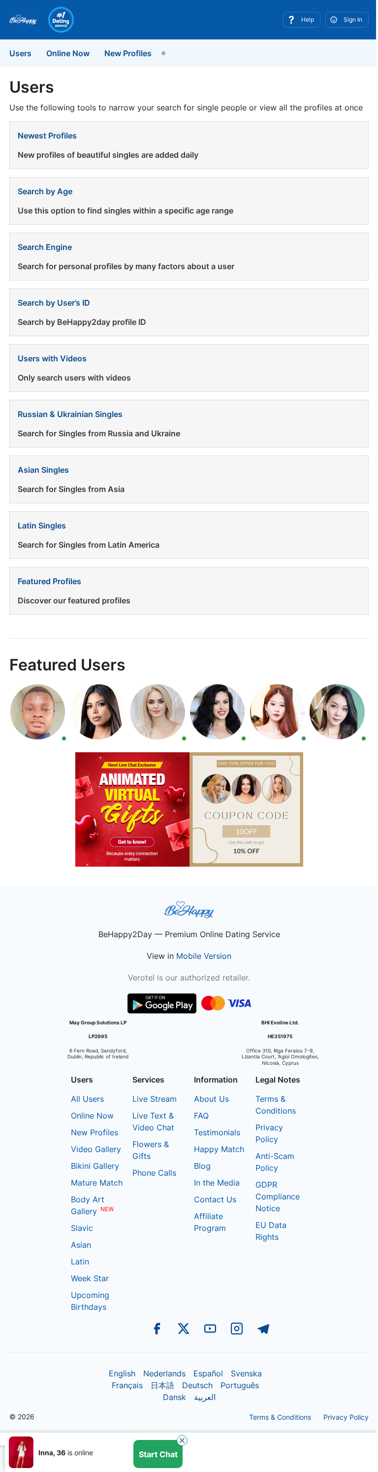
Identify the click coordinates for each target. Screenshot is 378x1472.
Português (239, 1385)
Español (208, 1373)
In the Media (217, 1183)
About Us (211, 1099)
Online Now (68, 53)
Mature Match (97, 1183)
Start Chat (158, 1415)
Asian (81, 1245)
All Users (87, 1099)
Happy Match (219, 1149)
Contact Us (215, 1199)
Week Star (90, 1278)
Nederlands (164, 1373)
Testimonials (217, 1132)
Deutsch (197, 1385)
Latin (80, 1261)
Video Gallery (96, 1149)
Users (20, 53)
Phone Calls (154, 1173)
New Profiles (128, 53)
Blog (202, 1166)
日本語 (162, 1385)
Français (127, 1385)
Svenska (246, 1373)
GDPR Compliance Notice (277, 1196)
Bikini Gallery (95, 1166)
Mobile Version (203, 956)
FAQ (201, 1116)
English (122, 1373)
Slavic (82, 1228)
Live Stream (154, 1099)
